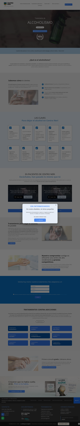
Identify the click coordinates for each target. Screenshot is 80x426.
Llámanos (40, 220)
